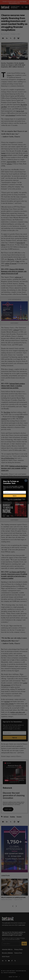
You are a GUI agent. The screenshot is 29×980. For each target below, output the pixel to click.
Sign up (14, 495)
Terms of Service (18, 498)
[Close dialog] (26, 480)
